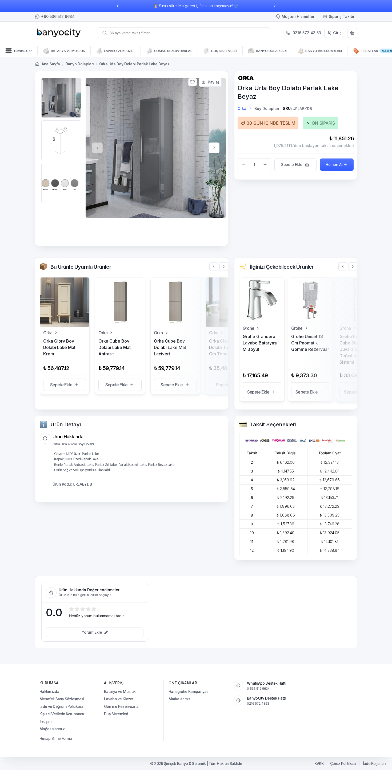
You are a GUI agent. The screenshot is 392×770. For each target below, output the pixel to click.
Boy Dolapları (266, 108)
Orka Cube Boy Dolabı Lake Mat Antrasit (114, 347)
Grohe (248, 328)
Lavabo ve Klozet (118, 699)
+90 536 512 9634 (58, 16)
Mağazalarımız (52, 729)
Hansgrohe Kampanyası (189, 691)
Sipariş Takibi (341, 16)
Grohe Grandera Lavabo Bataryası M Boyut (260, 343)
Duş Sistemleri (116, 714)
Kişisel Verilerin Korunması (61, 714)
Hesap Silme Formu (55, 738)
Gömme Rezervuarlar (121, 706)
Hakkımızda (49, 691)
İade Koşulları (374, 763)
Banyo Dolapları (80, 64)
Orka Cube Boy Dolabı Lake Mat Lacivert (170, 347)
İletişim (45, 721)
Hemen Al (334, 164)
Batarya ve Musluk (119, 691)
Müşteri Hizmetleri (298, 16)
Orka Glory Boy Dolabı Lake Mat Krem (59, 347)
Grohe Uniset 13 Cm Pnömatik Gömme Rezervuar (310, 343)
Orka (242, 108)
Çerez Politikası (343, 763)
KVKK (318, 763)
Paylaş (214, 82)
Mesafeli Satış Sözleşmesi (61, 699)
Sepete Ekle (61, 384)
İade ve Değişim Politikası (61, 706)
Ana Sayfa (51, 64)
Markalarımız (179, 699)
